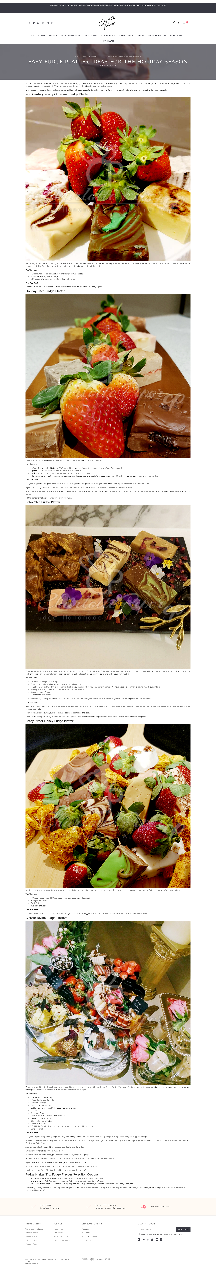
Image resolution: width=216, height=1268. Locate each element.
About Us (85, 1229)
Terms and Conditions (34, 1229)
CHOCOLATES (90, 35)
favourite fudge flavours (172, 83)
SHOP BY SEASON (157, 35)
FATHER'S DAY (38, 35)
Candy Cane (124, 1184)
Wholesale (86, 1233)
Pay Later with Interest (63, 1240)
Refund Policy (31, 1236)
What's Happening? (90, 1236)
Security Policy (32, 1244)
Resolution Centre (61, 1236)
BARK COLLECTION (70, 35)
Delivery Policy (32, 1233)
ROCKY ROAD (108, 35)
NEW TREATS (108, 41)
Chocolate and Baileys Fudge (91, 1181)
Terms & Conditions (163, 1234)
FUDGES (53, 35)
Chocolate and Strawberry (106, 1184)
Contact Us (86, 1240)
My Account (58, 1229)
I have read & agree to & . (161, 1234)
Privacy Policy (31, 1240)
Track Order (58, 1233)
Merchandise (177, 35)
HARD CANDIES (126, 35)
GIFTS (141, 35)
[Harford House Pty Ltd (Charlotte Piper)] (107, 23)
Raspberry (90, 1184)
